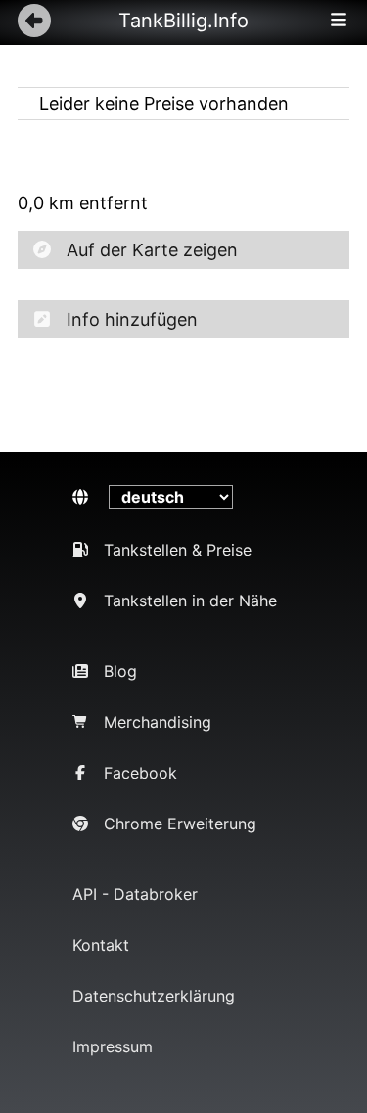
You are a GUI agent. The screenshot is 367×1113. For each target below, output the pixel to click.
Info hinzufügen (132, 319)
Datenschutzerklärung (153, 995)
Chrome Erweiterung (180, 823)
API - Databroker (135, 894)
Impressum (112, 1046)
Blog (120, 671)
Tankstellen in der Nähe (190, 600)
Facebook (140, 772)
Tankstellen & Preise (178, 549)
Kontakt (100, 945)
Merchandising (157, 722)
